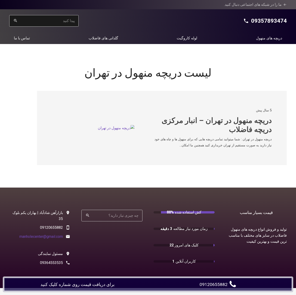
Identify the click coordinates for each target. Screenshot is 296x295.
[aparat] (13, 4)
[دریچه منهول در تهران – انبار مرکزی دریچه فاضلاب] (116, 128)
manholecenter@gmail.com (41, 236)
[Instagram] (27, 4)
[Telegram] (20, 4)
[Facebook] (42, 4)
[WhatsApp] (35, 4)
